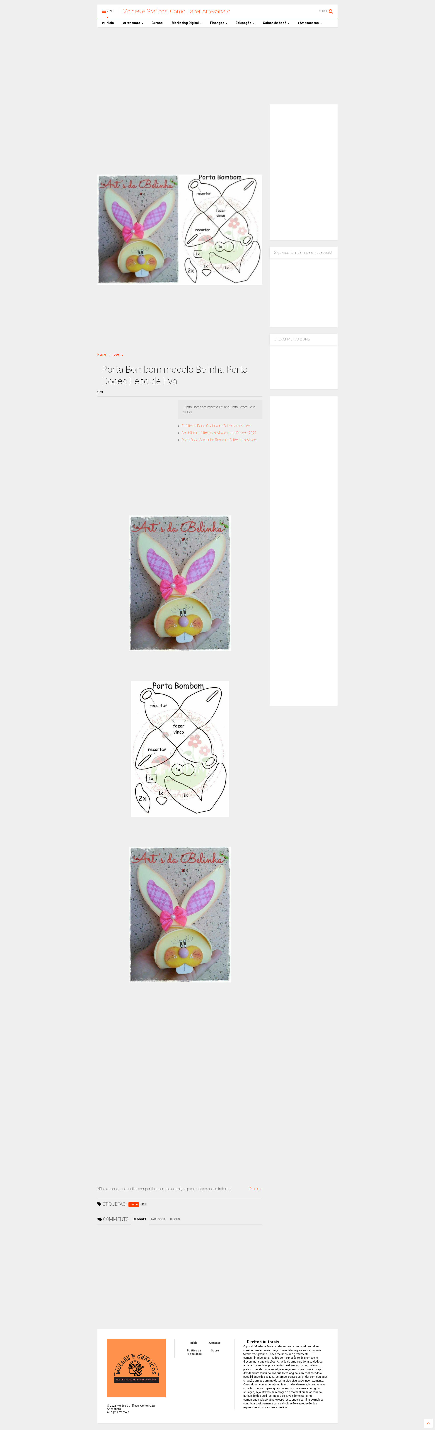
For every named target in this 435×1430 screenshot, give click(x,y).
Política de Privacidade (194, 1352)
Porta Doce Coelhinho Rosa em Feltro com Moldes (219, 440)
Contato (215, 1342)
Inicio (109, 23)
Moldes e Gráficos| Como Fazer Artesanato (176, 11)
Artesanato (131, 23)
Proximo (255, 1189)
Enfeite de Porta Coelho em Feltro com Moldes (216, 426)
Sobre (215, 1350)
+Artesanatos (308, 23)
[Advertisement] (217, 66)
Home (101, 354)
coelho (118, 354)
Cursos (157, 23)
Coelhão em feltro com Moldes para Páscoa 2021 (219, 433)
